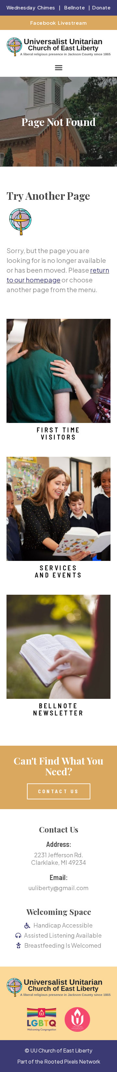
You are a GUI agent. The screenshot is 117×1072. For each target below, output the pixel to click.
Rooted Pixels (61, 1061)
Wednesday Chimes (30, 7)
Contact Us (58, 829)
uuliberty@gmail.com (58, 887)
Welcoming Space (58, 911)
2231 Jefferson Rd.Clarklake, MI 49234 (58, 858)
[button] (58, 67)
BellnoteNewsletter (58, 709)
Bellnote (74, 7)
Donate (101, 7)
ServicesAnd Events (59, 571)
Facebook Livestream (58, 23)
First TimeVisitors (59, 433)
